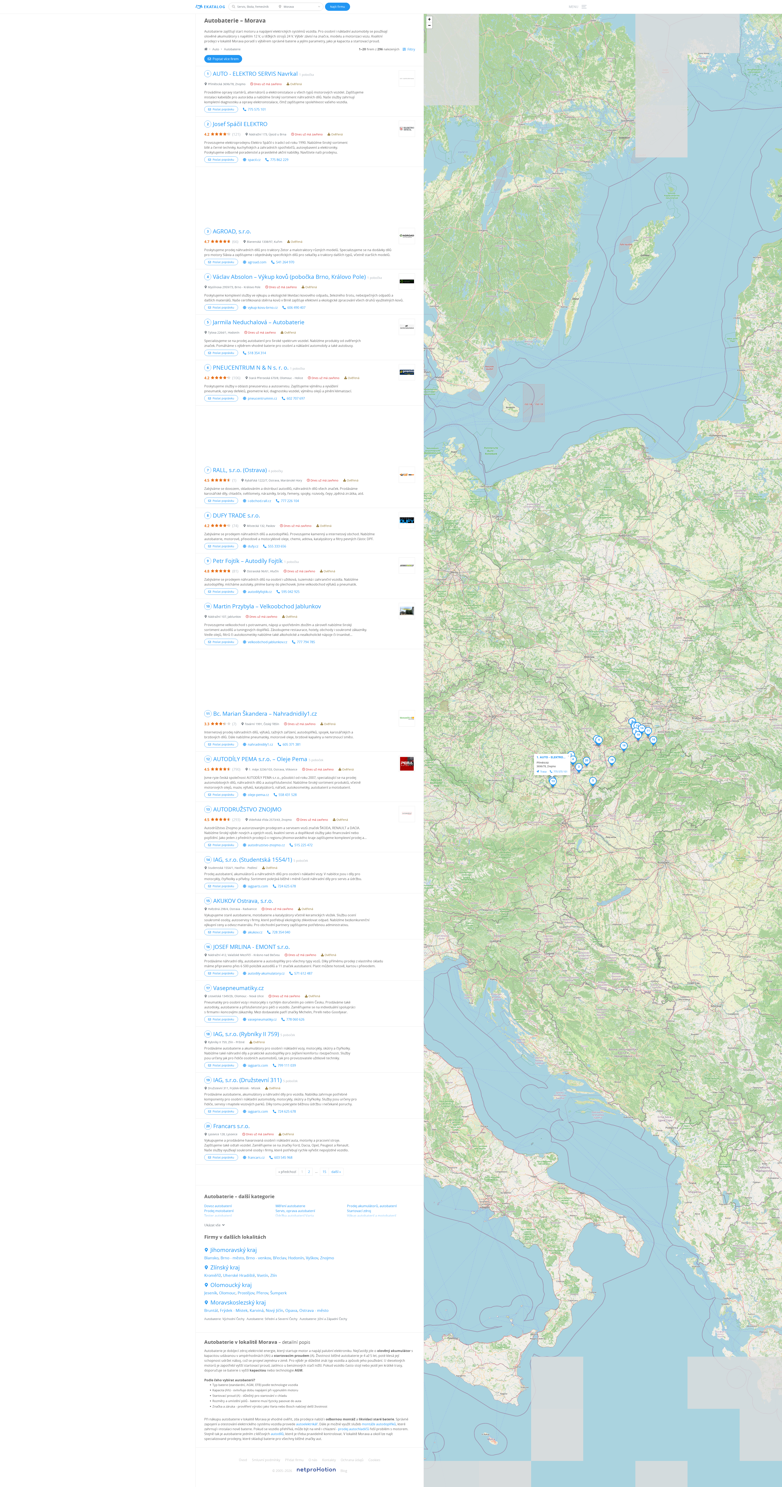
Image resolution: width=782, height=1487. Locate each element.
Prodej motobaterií (219, 1211)
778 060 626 (295, 1019)
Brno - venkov (258, 1258)
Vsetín (262, 1275)
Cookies (374, 1460)
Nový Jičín (274, 1310)
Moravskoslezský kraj (238, 1302)
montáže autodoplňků (379, 1424)
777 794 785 (306, 642)
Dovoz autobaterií (218, 1206)
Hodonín (296, 1258)
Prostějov (246, 1293)
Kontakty (329, 1460)
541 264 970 (285, 262)
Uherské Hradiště (239, 1275)
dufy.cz (253, 546)
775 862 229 (279, 159)
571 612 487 (303, 973)
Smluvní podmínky (266, 1460)
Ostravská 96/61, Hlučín (263, 571)
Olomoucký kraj (231, 1284)
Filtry (411, 49)
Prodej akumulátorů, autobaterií (372, 1206)
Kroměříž (212, 1275)
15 (324, 1171)
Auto (215, 49)
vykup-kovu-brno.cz (263, 307)
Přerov (262, 1293)
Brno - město (232, 1258)
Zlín (273, 1275)
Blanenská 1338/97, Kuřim (264, 242)
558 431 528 (288, 794)
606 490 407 (296, 307)
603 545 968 (283, 1157)
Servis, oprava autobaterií (295, 1211)
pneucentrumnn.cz (262, 398)
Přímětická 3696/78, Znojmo (226, 84)
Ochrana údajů (352, 1460)
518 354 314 (257, 353)
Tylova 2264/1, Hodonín (223, 332)
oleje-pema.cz (258, 794)
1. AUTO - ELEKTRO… (551, 757)
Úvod (243, 1460)
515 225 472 (303, 845)
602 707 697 (296, 398)
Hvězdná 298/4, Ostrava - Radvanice (232, 909)
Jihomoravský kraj (233, 1249)
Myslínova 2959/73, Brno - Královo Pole (234, 287)
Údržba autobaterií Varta (295, 1215)
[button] (579, 768)
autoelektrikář (307, 1424)
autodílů (277, 1434)
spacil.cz (254, 159)
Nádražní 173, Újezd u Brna (267, 134)
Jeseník (210, 1293)
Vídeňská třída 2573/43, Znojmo (270, 820)
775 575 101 (257, 109)
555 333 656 (277, 546)
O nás (313, 1460)
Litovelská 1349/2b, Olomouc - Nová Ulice (236, 996)
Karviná (257, 1310)
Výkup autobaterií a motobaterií (371, 1215)
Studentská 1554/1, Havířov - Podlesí (232, 868)
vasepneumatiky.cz (262, 1019)
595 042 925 (290, 591)
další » (336, 1171)
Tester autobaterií (218, 1215)
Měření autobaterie (290, 1206)
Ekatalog (214, 6)
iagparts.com (258, 886)
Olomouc (227, 1293)
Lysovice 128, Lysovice (222, 1134)
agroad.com (257, 262)
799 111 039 (287, 1065)
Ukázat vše (212, 1225)
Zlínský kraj (225, 1267)
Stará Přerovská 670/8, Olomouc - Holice (276, 378)
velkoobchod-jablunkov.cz (267, 642)
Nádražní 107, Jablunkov (224, 617)
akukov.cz (255, 932)
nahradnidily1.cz (260, 744)
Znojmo (327, 1258)
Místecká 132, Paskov (261, 526)
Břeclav (279, 1258)
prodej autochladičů (353, 1429)
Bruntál (211, 1310)
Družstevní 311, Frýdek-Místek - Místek (234, 1088)
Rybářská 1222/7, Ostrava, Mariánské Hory (273, 480)
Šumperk (278, 1293)
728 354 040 (281, 932)
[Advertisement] (309, 195)
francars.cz (256, 1157)
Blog (343, 1470)
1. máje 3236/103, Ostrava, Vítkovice (273, 769)
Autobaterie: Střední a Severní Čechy (272, 1319)
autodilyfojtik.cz (260, 591)
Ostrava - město (313, 1310)
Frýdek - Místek (234, 1310)
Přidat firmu (294, 1460)
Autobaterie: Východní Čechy (224, 1319)
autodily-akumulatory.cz (266, 973)
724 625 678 (287, 886)
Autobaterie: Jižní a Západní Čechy (323, 1319)
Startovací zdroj (359, 1211)
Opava (291, 1310)
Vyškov (312, 1258)
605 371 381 (292, 744)
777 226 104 (290, 501)
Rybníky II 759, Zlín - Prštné (226, 1042)
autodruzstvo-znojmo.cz (266, 845)
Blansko (211, 1258)
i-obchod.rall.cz (259, 501)
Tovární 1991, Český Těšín (262, 724)
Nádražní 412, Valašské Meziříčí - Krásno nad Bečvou (244, 955)
